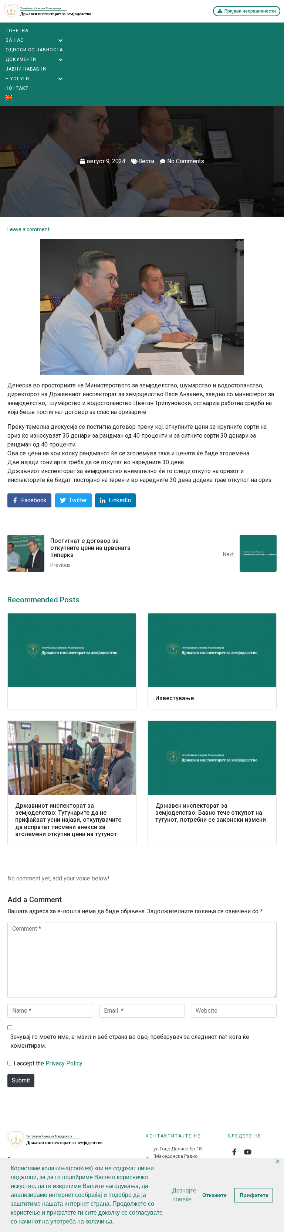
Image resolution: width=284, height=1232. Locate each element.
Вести (146, 161)
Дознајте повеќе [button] (184, 1194)
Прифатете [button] (254, 1195)
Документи (21, 59)
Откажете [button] (214, 1195)
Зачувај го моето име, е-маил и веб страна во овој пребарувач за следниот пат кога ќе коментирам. (129, 1041)
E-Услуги (17, 78)
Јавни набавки (26, 69)
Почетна (17, 30)
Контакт (17, 88)
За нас (15, 40)
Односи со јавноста (34, 49)
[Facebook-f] (234, 1152)
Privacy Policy (63, 1063)
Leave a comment (28, 229)
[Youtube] (247, 1152)
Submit (21, 1080)
